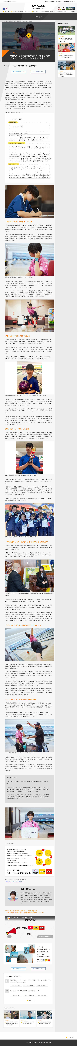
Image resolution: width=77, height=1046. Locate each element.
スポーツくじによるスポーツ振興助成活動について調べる (44, 11)
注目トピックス (7, 11)
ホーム (3, 21)
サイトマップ (71, 1037)
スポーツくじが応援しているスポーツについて (21, 11)
